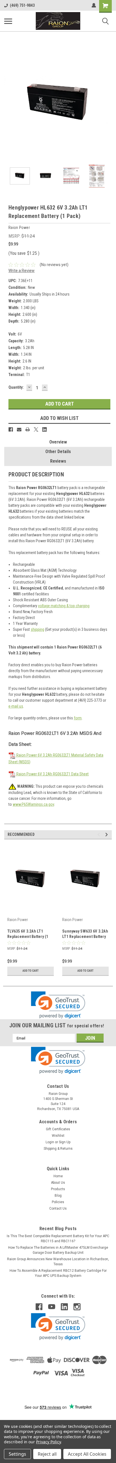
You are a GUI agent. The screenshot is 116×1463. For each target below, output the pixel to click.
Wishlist (58, 1136)
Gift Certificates (58, 1129)
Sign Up (64, 1142)
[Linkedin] (44, 429)
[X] (36, 429)
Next (107, 104)
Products (58, 1189)
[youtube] (51, 1306)
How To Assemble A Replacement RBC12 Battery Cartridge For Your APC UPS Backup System (58, 1273)
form (78, 718)
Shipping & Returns (58, 1149)
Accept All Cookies (87, 1454)
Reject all (47, 1454)
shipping (37, 629)
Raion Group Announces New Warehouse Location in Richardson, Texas (58, 1261)
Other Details (58, 451)
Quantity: (16, 387)
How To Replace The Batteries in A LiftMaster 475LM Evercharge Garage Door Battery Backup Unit (58, 1250)
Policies (58, 1202)
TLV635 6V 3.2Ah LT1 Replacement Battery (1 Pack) (27, 934)
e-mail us (15, 706)
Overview (58, 442)
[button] (58, 1005)
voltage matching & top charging (64, 606)
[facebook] (39, 1306)
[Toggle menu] (8, 21)
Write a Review (21, 270)
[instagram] (77, 1306)
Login (50, 1142)
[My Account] (94, 5)
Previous (8, 104)
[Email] (19, 429)
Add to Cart (31, 970)
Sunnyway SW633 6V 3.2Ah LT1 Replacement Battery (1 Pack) (85, 934)
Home (58, 1176)
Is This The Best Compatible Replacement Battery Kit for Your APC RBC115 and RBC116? (58, 1238)
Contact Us (58, 1208)
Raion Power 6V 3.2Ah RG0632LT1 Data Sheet (52, 774)
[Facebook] (10, 429)
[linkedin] (64, 1306)
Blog (58, 1196)
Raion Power (17, 919)
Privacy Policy (48, 1441)
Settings (17, 1454)
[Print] (27, 429)
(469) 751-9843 (22, 5)
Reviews (58, 461)
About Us (58, 1183)
